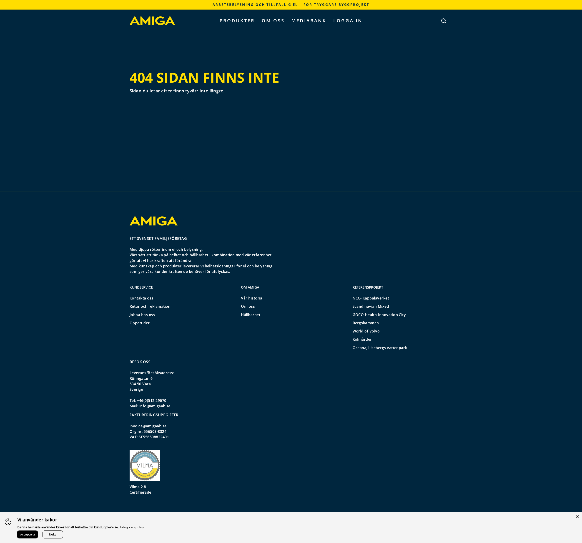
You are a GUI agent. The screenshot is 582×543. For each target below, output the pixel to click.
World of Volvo (366, 331)
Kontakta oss (141, 298)
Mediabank (308, 21)
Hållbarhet (250, 314)
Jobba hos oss (142, 314)
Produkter (237, 21)
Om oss (273, 21)
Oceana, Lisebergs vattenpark (380, 347)
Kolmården (363, 339)
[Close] (577, 516)
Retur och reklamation (150, 306)
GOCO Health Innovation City (379, 314)
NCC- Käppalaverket (371, 298)
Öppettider (140, 322)
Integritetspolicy (132, 527)
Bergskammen (366, 322)
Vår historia (251, 298)
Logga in (348, 21)
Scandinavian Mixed (371, 306)
